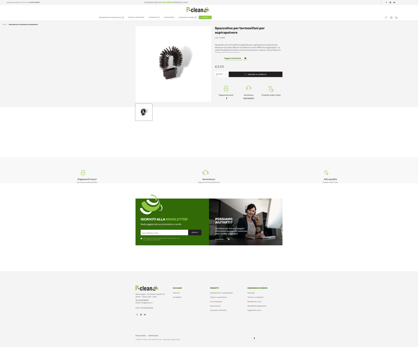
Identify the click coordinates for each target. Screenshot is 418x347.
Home (4, 24)
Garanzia (251, 293)
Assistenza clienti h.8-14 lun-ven (23, 2)
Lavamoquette (216, 302)
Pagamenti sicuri (254, 310)
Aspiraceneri (215, 306)
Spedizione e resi (254, 302)
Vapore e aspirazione (218, 297)
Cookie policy (153, 335)
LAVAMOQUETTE (154, 17)
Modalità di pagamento (256, 306)
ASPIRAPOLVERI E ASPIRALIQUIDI (110, 17)
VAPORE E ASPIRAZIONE (136, 17)
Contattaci (219, 239)
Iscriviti (195, 232)
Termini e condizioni (255, 297)
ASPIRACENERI (169, 17)
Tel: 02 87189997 (142, 300)
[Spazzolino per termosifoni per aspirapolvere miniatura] (143, 112)
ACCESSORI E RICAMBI (186, 17)
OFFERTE (205, 17)
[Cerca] (386, 17)
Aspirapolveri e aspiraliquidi (221, 293)
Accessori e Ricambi (218, 310)
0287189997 (248, 98)
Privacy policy (141, 335)
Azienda (176, 293)
